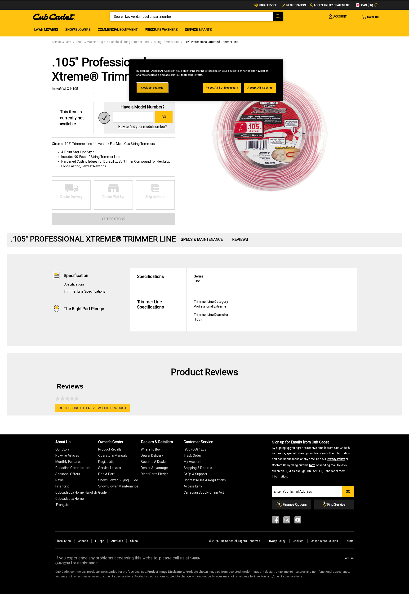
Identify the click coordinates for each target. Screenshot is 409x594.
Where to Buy (151, 449)
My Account (192, 462)
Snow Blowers (78, 29)
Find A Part (106, 474)
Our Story (62, 449)
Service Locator (109, 468)
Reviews (240, 239)
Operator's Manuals (112, 455)
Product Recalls (109, 449)
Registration (296, 5)
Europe (99, 541)
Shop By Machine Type (90, 42)
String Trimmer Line (166, 42)
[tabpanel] (268, 131)
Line (198, 278)
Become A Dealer (154, 462)
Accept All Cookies (259, 87)
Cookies (298, 541)
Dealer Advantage (154, 468)
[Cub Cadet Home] (54, 16)
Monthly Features (68, 462)
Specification (76, 275)
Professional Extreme (211, 304)
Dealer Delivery (152, 455)
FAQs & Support (195, 474)
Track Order (192, 455)
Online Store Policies (325, 541)
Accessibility (193, 486)
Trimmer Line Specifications (84, 291)
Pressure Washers (161, 29)
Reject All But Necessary (222, 87)
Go (164, 117)
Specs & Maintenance (202, 239)
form (312, 465)
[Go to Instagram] (286, 521)
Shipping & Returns (198, 468)
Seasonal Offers (67, 474)
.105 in (211, 317)
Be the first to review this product (94, 409)
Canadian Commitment (72, 468)
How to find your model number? (142, 127)
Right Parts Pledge (155, 474)
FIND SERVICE (268, 5)
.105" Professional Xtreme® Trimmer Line (211, 42)
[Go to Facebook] (275, 521)
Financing (62, 486)
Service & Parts (198, 29)
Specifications (74, 284)
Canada (83, 541)
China (134, 541)
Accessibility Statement (332, 5)
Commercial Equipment (118, 29)
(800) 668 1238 (195, 449)
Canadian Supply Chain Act (204, 492)
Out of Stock (113, 219)
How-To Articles (67, 455)
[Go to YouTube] (297, 521)
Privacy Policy (336, 459)
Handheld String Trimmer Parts (129, 42)
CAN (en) (366, 5)
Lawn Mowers (46, 29)
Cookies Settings (152, 87)
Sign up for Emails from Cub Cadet (311, 459)
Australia (117, 541)
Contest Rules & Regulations (205, 480)
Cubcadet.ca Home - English (76, 492)
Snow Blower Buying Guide (118, 480)
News (59, 480)
